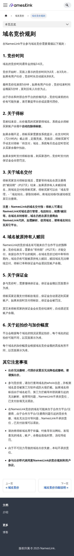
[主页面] (6, 15)
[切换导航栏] (5, 5)
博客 (5, 532)
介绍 (5, 512)
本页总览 (10, 24)
